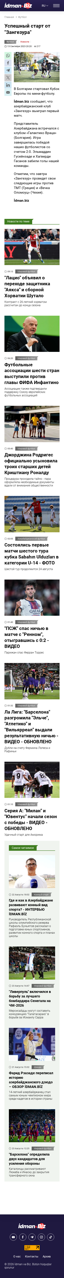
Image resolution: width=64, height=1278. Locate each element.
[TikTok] (50, 1237)
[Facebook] (22, 1237)
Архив (47, 1256)
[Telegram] (32, 1237)
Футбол (10, 42)
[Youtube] (13, 1237)
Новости (24, 42)
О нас (17, 1256)
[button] (8, 55)
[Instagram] (41, 1237)
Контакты (31, 1256)
